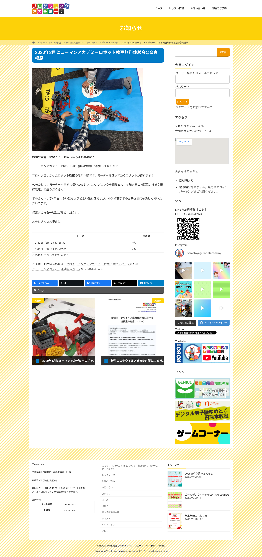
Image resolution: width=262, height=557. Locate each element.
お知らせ (106, 506)
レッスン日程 (108, 475)
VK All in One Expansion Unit (154, 551)
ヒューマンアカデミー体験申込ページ (56, 269)
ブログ (105, 531)
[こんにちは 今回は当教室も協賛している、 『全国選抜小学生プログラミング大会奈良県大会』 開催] (202, 270)
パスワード (182, 86)
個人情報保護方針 (110, 512)
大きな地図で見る (186, 171)
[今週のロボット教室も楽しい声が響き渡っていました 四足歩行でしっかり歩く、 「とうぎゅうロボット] (183, 308)
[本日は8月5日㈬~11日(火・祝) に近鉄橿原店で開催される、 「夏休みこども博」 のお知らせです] (221, 289)
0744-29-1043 (50, 480)
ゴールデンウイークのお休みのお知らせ (207, 494)
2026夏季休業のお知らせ (199, 473)
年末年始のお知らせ (196, 515)
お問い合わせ (108, 487)
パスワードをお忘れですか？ (193, 107)
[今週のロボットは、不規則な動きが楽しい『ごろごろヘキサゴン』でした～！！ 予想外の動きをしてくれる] (221, 308)
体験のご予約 (108, 481)
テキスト (106, 518)
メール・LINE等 (39, 491)
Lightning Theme (130, 551)
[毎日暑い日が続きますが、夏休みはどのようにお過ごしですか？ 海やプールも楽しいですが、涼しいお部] (221, 270)
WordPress (111, 551)
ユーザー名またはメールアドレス (196, 73)
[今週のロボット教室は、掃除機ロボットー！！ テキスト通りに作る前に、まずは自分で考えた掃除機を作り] (183, 270)
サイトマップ (108, 524)
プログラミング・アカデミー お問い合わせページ (98, 264)
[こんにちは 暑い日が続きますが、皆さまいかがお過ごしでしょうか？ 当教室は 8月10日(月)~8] (183, 289)
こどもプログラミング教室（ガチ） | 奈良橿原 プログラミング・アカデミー (130, 467)
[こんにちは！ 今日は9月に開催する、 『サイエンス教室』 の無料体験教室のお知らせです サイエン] (202, 289)
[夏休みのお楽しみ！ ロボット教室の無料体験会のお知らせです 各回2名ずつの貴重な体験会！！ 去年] (202, 308)
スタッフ (106, 493)
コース (105, 499)
